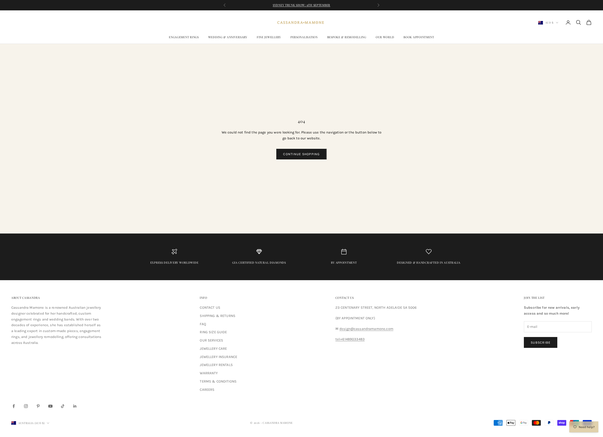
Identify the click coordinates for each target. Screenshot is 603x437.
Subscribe (540, 343)
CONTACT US (210, 307)
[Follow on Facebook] (13, 406)
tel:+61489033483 (350, 339)
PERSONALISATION (304, 37)
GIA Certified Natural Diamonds (259, 262)
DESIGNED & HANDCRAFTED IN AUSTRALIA (428, 262)
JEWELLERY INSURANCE (218, 357)
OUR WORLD (385, 37)
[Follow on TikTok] (62, 406)
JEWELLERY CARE (213, 348)
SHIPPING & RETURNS (217, 316)
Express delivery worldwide (174, 262)
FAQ (203, 324)
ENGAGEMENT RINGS (184, 37)
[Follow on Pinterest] (38, 406)
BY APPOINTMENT (344, 262)
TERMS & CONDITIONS (218, 381)
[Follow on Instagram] (26, 406)
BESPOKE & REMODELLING (346, 37)
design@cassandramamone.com (366, 329)
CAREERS (207, 389)
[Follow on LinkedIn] (75, 406)
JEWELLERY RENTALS (216, 365)
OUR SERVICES (211, 340)
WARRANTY (209, 373)
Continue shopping (301, 154)
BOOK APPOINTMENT (418, 37)
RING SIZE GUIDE (213, 332)
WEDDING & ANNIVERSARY (227, 37)
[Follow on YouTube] (50, 406)
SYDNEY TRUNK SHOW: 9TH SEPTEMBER (301, 5)
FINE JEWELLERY (269, 37)
